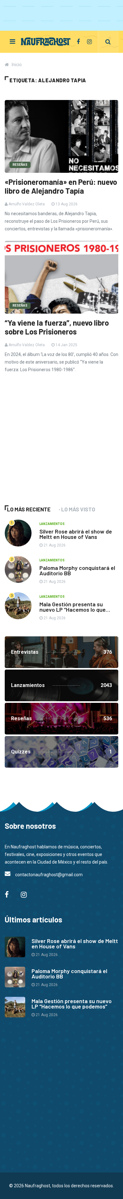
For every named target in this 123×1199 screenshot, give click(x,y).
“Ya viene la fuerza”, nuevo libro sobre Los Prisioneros (57, 327)
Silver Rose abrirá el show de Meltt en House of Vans (75, 534)
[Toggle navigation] (12, 41)
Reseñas (20, 164)
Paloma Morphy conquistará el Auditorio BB (77, 570)
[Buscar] (108, 42)
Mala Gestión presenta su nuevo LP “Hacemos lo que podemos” (72, 609)
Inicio (17, 64)
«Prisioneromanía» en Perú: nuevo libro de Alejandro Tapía (61, 186)
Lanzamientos (52, 524)
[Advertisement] (52, 447)
